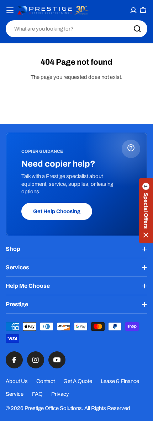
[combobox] (76, 28)
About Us (17, 381)
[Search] (137, 29)
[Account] (133, 10)
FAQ (37, 394)
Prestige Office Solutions (53, 408)
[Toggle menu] (10, 10)
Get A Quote (77, 381)
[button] (146, 210)
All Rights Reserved (107, 408)
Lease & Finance (120, 381)
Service (14, 394)
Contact (45, 381)
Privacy (60, 394)
